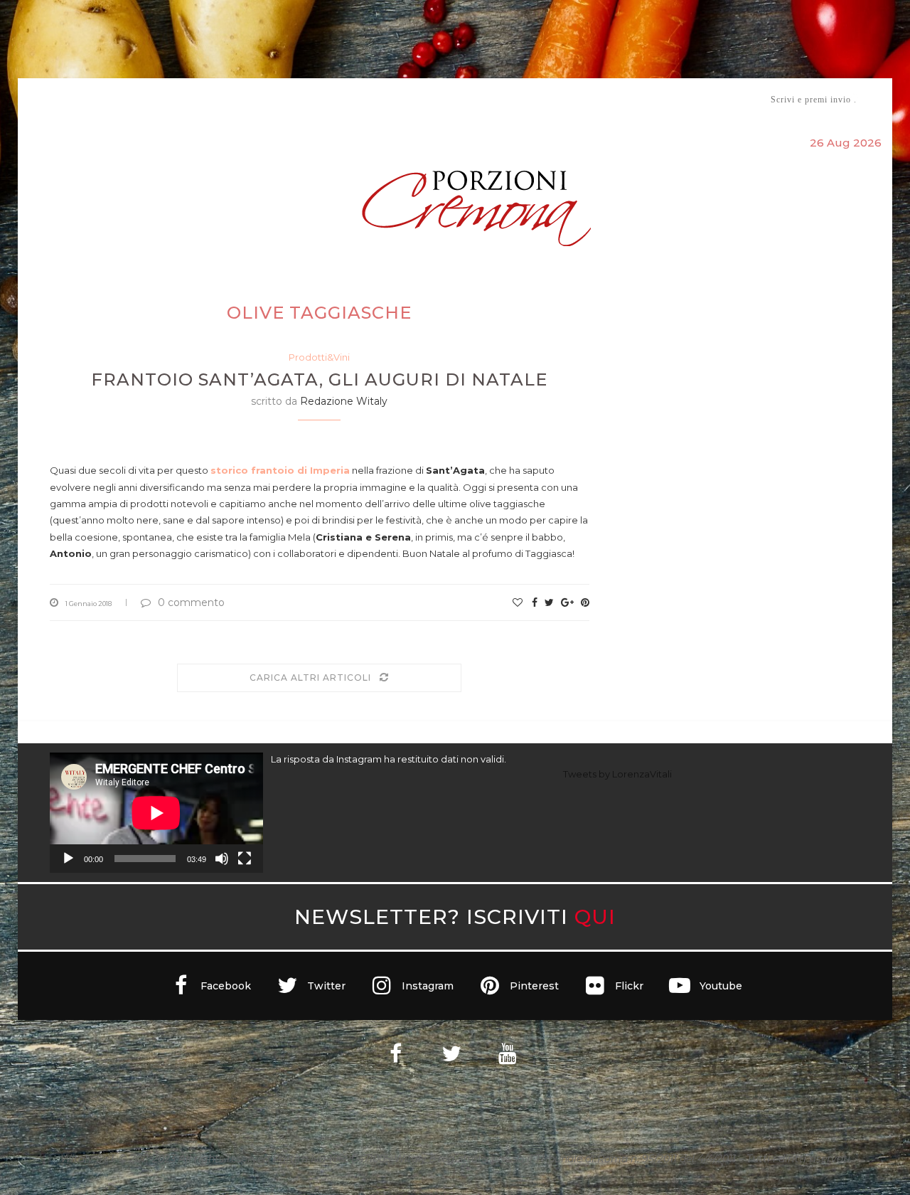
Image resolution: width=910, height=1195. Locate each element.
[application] (156, 813)
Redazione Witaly (343, 401)
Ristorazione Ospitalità (306, 99)
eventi (207, 100)
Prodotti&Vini (319, 357)
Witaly (158, 99)
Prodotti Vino (413, 99)
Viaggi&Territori (503, 99)
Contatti (623, 99)
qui (595, 916)
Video (573, 99)
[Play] (68, 858)
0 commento (191, 602)
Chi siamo (93, 100)
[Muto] (222, 858)
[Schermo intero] (244, 858)
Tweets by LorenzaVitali (617, 774)
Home (40, 99)
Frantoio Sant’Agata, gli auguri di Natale (319, 379)
